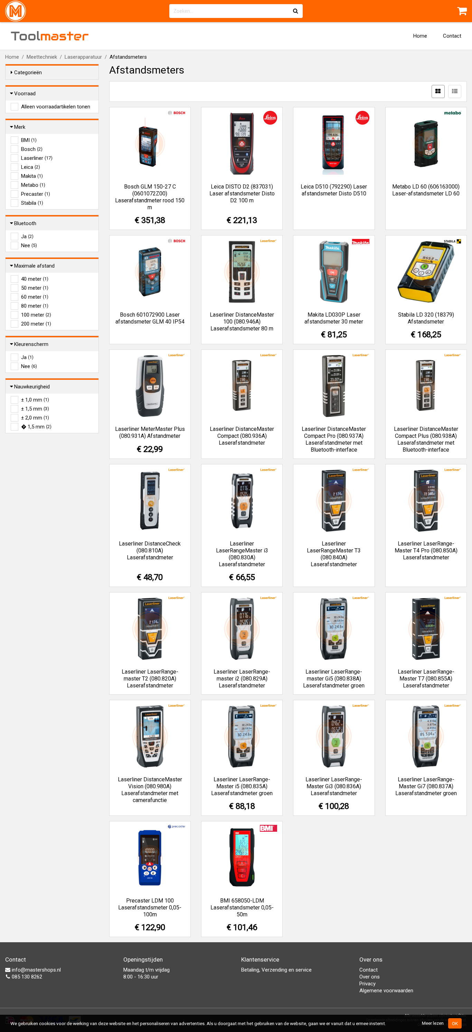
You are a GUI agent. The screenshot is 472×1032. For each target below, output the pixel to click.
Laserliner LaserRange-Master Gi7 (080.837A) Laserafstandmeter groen (426, 786)
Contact (452, 36)
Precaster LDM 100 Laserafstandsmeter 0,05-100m (149, 907)
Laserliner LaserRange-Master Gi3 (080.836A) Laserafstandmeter (333, 786)
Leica (30, 167)
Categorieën (28, 72)
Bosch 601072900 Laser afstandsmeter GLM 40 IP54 (150, 318)
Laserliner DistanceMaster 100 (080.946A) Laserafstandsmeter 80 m (242, 321)
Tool (50, 36)
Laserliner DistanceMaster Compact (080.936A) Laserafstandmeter (242, 436)
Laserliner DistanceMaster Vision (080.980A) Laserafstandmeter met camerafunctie (150, 789)
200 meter (36, 324)
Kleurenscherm (31, 344)
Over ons (369, 977)
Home (420, 36)
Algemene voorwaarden (386, 990)
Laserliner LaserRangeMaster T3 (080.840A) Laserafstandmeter (334, 554)
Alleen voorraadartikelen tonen (55, 107)
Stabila (32, 203)
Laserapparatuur (83, 57)
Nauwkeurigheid (32, 387)
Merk (19, 127)
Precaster (35, 194)
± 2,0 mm (35, 418)
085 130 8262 (26, 977)
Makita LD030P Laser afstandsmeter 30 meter (333, 318)
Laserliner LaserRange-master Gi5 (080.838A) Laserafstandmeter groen (334, 678)
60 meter (34, 297)
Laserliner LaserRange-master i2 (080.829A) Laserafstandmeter (242, 678)
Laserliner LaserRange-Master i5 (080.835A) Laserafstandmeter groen (242, 786)
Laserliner (37, 158)
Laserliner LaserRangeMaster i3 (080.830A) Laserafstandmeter (242, 554)
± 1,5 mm (35, 409)
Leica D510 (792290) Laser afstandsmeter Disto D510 (334, 190)
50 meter (34, 288)
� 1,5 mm (36, 427)
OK (455, 1023)
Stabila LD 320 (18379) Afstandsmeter (426, 318)
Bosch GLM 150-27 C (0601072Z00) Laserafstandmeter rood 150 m (150, 197)
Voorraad (25, 93)
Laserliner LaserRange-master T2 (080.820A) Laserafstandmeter (150, 678)
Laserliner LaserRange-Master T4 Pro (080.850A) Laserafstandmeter (426, 550)
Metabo (33, 185)
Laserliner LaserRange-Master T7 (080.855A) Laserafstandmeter (426, 678)
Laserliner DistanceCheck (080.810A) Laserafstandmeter (150, 550)
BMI (29, 140)
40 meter (34, 279)
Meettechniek (42, 57)
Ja (27, 236)
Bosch (32, 149)
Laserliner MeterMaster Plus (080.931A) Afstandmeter (150, 432)
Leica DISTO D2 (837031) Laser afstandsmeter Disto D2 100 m (242, 193)
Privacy (367, 984)
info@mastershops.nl (35, 970)
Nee (29, 245)
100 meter (36, 315)
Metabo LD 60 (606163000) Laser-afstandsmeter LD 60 (426, 190)
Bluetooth (25, 223)
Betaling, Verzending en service (276, 970)
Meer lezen (433, 1023)
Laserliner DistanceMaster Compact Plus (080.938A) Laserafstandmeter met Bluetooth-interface (426, 439)
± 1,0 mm (35, 400)
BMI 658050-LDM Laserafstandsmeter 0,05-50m (242, 907)
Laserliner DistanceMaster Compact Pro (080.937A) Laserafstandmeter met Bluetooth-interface (334, 439)
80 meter (34, 306)
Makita (32, 176)
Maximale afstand (34, 266)
